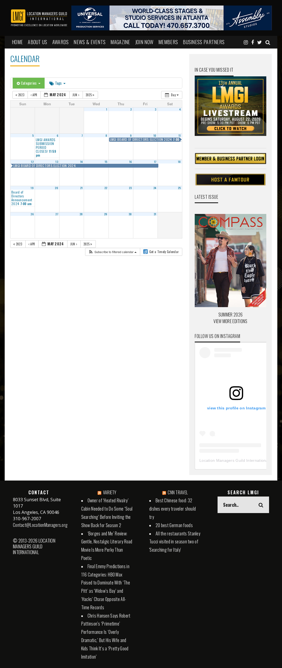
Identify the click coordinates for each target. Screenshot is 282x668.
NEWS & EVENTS (89, 41)
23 (130, 188)
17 (155, 161)
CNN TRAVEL (178, 492)
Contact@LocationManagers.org (40, 525)
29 (105, 214)
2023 (21, 95)
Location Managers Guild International (234, 460)
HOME (17, 41)
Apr (35, 95)
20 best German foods (174, 525)
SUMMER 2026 (230, 314)
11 (179, 135)
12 (32, 161)
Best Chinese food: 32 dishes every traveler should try (172, 508)
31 (155, 214)
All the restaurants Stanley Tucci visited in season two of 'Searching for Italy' (174, 541)
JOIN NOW (144, 41)
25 (179, 188)
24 (154, 188)
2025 (89, 95)
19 (32, 188)
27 (56, 214)
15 (106, 161)
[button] (112, 252)
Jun (75, 95)
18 (179, 161)
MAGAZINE (120, 41)
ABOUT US (37, 41)
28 (81, 214)
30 (130, 214)
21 (81, 188)
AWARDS (60, 41)
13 (56, 161)
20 (56, 188)
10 (154, 135)
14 (81, 161)
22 (105, 188)
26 (32, 214)
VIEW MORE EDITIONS (230, 321)
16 (130, 161)
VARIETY (109, 492)
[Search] (268, 42)
